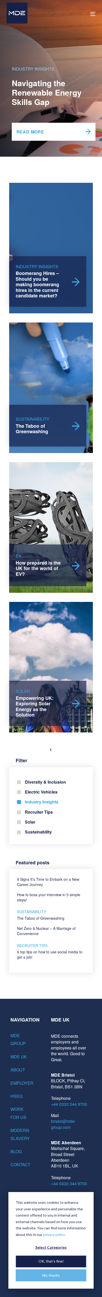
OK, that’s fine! (51, 1261)
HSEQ (16, 1096)
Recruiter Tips (39, 812)
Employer (20, 1083)
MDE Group (18, 1039)
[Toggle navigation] (80, 14)
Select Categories (51, 1247)
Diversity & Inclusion (45, 782)
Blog (16, 1151)
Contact (20, 1164)
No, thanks (51, 1275)
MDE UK (18, 1057)
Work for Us (18, 1113)
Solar (30, 822)
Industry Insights (33, 69)
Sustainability (38, 832)
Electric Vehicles (41, 792)
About (17, 1070)
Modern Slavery (20, 1134)
